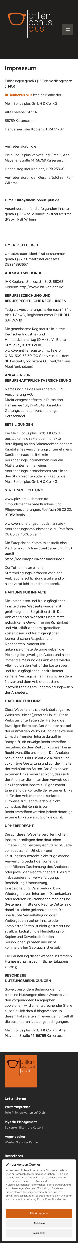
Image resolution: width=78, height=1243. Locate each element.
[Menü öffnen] (67, 29)
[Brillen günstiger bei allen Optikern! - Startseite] (30, 29)
